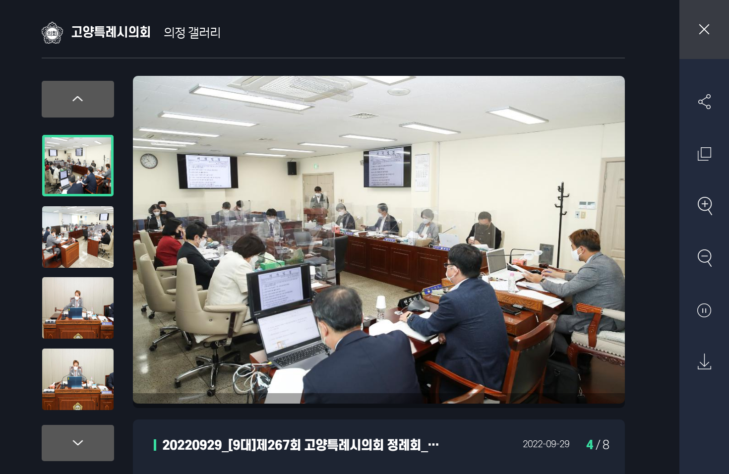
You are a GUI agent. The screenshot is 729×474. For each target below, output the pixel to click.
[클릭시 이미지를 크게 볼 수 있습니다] (78, 165)
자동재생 (704, 310)
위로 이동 (78, 99)
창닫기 (704, 29)
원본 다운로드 (704, 362)
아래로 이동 (78, 443)
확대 (704, 206)
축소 (704, 258)
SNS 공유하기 (704, 102)
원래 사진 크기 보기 (704, 154)
